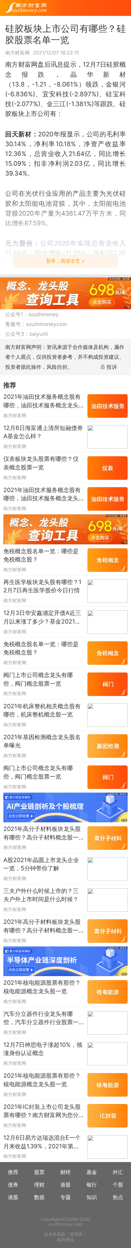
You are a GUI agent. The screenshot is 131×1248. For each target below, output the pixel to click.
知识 (92, 1197)
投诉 (112, 367)
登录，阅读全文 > (65, 261)
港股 (65, 1184)
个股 (118, 1184)
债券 (13, 1184)
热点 (118, 1197)
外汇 (118, 1172)
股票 (39, 1172)
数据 (39, 1197)
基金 (92, 1172)
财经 (65, 1172)
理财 (39, 1184)
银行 (92, 1184)
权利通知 (65, 1239)
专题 (65, 1197)
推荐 (13, 1172)
